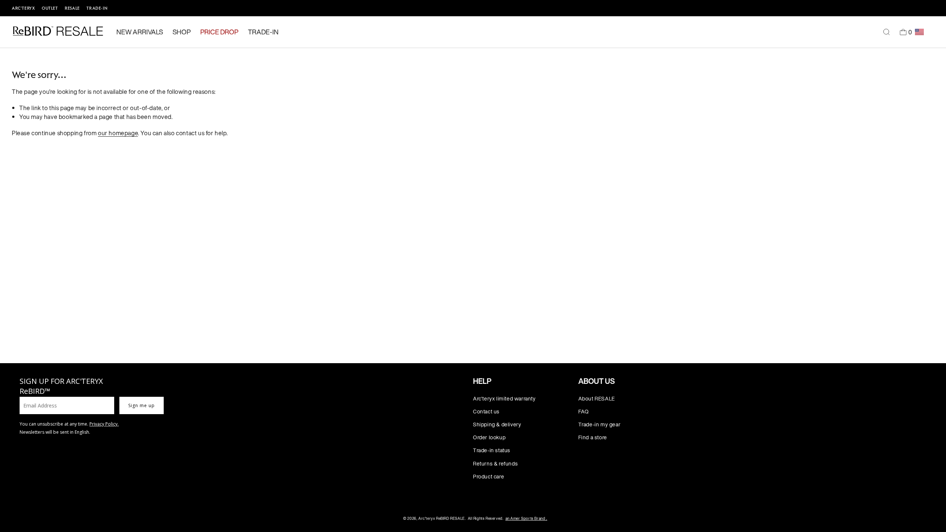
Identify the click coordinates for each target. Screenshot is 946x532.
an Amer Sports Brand (526, 518)
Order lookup (489, 437)
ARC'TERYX (23, 8)
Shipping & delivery (497, 424)
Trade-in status (491, 450)
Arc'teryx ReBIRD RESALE (441, 518)
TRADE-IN (97, 8)
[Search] (886, 32)
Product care (488, 476)
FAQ (583, 411)
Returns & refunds (495, 463)
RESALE (72, 8)
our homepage (118, 133)
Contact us (486, 411)
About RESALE (596, 398)
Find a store (592, 437)
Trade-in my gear (599, 424)
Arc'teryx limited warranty (504, 398)
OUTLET (50, 8)
